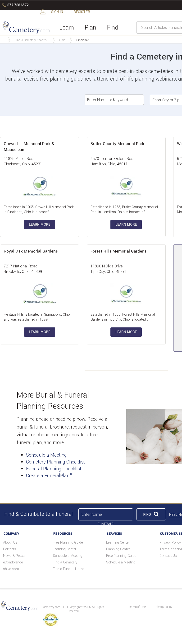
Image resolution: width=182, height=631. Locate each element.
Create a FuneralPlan (49, 475)
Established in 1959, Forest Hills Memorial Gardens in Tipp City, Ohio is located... (123, 317)
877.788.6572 (15, 5)
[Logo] (25, 27)
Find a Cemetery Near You (31, 40)
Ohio (62, 40)
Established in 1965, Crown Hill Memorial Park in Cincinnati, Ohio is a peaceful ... (39, 210)
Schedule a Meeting (46, 455)
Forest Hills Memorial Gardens (118, 251)
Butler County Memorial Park (117, 144)
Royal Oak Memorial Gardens (31, 251)
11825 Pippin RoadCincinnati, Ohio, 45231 (23, 161)
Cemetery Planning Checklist (55, 462)
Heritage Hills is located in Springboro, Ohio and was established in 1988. (37, 317)
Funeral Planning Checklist (53, 468)
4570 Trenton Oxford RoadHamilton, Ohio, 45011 (113, 161)
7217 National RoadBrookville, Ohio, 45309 (23, 268)
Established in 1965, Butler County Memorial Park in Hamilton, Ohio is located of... (124, 210)
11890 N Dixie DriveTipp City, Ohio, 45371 (109, 268)
